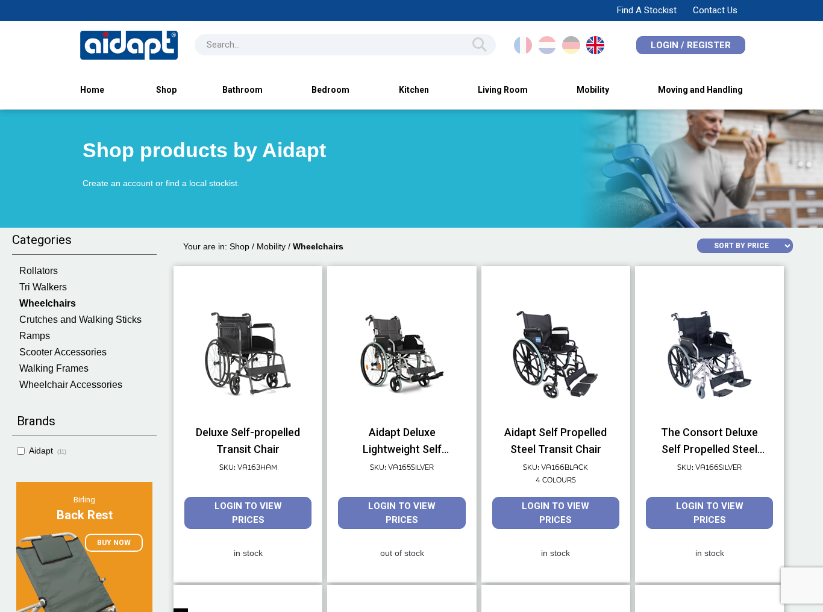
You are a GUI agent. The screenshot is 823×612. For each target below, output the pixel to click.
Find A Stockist (647, 10)
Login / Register (691, 45)
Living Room (503, 90)
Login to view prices (248, 513)
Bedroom (330, 90)
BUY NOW (114, 543)
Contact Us (715, 10)
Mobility (593, 90)
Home (92, 90)
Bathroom (242, 90)
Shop (166, 90)
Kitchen (414, 90)
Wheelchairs (318, 246)
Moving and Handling (700, 90)
